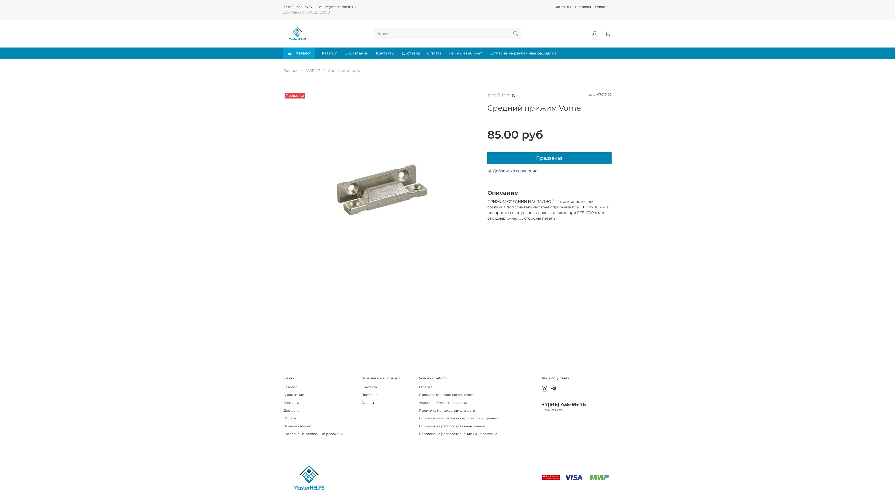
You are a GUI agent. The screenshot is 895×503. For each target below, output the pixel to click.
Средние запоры (344, 70)
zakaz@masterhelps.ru (337, 7)
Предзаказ (549, 158)
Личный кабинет (465, 53)
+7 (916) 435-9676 (297, 7)
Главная (291, 70)
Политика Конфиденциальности (447, 410)
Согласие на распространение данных (452, 426)
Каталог (303, 53)
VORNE (313, 70)
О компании (356, 53)
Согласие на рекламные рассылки (522, 53)
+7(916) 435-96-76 (564, 404)
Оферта (425, 387)
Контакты (563, 7)
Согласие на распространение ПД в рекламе (458, 434)
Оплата (601, 7)
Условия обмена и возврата (443, 403)
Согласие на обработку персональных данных (458, 418)
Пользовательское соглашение (446, 395)
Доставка (583, 7)
